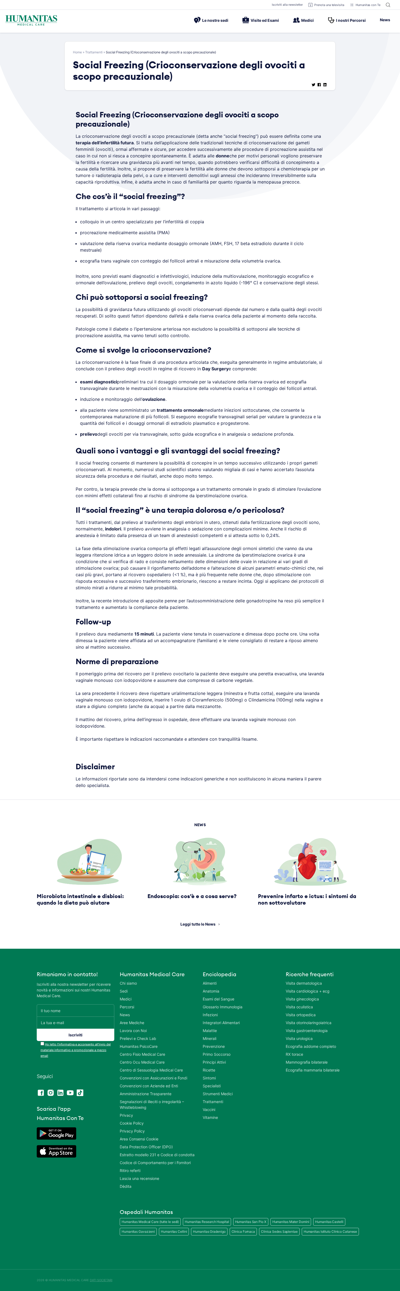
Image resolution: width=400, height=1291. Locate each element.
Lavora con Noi (133, 1030)
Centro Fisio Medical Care (142, 1054)
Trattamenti (94, 52)
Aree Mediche (132, 1022)
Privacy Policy (132, 1131)
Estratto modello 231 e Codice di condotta (157, 1154)
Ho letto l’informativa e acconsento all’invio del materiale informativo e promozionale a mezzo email (76, 1050)
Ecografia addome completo (311, 1046)
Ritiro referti (130, 1170)
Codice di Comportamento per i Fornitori (155, 1162)
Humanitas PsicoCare (139, 1046)
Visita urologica (299, 1038)
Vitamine (210, 1117)
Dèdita (125, 1186)
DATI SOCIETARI (101, 1280)
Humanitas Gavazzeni (138, 1231)
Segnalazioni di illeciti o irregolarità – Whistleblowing (152, 1104)
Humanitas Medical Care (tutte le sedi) (150, 1222)
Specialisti (212, 1086)
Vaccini (209, 1109)
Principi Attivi (214, 1062)
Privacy (126, 1115)
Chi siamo (128, 983)
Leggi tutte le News (198, 924)
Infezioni (210, 1014)
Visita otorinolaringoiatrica (308, 1022)
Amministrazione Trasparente (145, 1093)
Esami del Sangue (218, 999)
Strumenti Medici (218, 1093)
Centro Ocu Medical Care (142, 1062)
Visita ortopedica (301, 1014)
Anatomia (211, 991)
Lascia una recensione (139, 1178)
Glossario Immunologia (222, 1007)
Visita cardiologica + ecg (308, 991)
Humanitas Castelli (329, 1222)
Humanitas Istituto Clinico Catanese (330, 1231)
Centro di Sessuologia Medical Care (151, 1070)
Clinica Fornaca (243, 1231)
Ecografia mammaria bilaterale (313, 1070)
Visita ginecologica (302, 999)
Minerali (209, 1038)
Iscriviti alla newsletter (287, 5)
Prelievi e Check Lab (138, 1038)
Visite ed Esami (265, 20)
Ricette (209, 1070)
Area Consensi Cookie (139, 1139)
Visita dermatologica (304, 983)
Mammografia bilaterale (307, 1062)
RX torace (294, 1054)
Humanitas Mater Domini (290, 1222)
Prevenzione (214, 1046)
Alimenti (210, 983)
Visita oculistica (299, 1007)
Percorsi (127, 1007)
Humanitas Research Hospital (207, 1222)
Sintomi (209, 1078)
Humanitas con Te (368, 5)
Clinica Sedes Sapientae (279, 1231)
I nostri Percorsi (351, 20)
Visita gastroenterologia (307, 1030)
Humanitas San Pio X (250, 1222)
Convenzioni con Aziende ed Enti (149, 1086)
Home (77, 52)
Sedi (124, 991)
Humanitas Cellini (174, 1231)
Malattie (210, 1030)
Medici (307, 20)
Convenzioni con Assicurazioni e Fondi (153, 1078)
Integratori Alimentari (221, 1022)
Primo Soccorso (216, 1054)
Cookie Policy (132, 1123)
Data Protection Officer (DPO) (146, 1146)
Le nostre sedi (215, 20)
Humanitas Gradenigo (209, 1231)
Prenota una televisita (329, 5)
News (385, 19)
